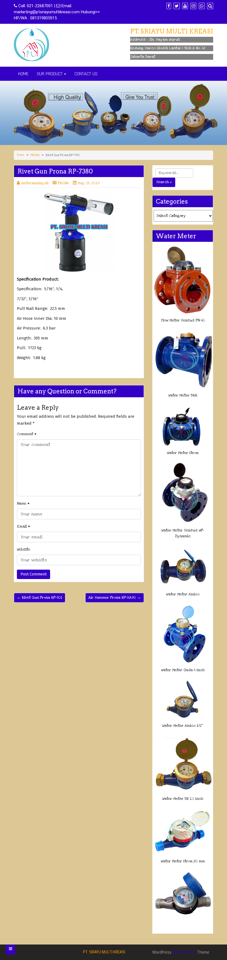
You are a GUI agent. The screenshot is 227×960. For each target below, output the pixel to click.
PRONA (35, 155)
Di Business (186, 952)
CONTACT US (85, 74)
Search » (164, 182)
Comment (27, 434)
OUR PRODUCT (50, 74)
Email (23, 526)
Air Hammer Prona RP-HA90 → (114, 597)
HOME (23, 74)
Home (20, 155)
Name (23, 503)
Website (23, 549)
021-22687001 (40, 5)
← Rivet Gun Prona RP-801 (39, 597)
